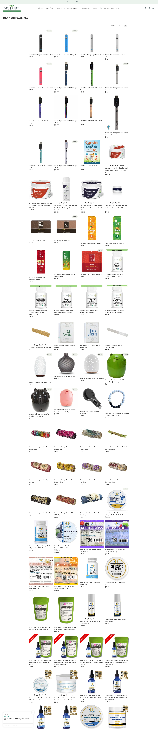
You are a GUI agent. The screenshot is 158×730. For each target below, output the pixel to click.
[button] (121, 26)
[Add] (101, 50)
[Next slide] (126, 152)
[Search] (146, 8)
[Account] (149, 8)
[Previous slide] (107, 152)
